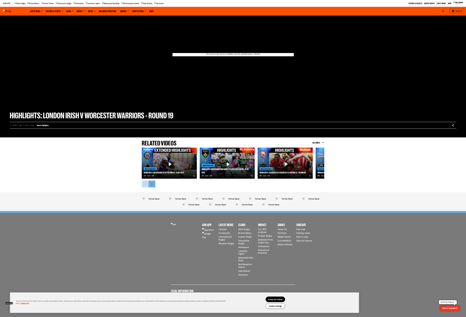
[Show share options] (452, 125)
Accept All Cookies (275, 299)
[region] (184, 302)
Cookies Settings (275, 306)
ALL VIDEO (316, 142)
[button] (9, 303)
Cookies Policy (24, 303)
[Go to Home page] (12, 11)
